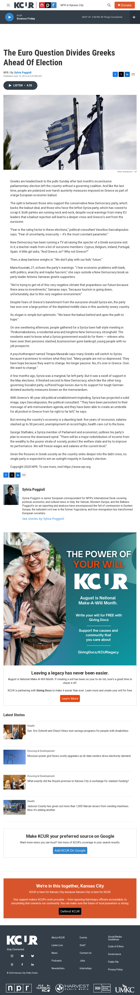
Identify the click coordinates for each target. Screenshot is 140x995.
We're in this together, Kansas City (70, 886)
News (55, 953)
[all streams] (135, 17)
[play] (9, 17)
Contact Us (86, 953)
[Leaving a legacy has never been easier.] (70, 598)
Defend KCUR (70, 911)
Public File (113, 962)
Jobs (82, 960)
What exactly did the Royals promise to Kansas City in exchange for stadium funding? (78, 781)
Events (83, 937)
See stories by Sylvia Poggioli (43, 519)
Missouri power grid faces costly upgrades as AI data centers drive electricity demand (79, 756)
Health (31, 725)
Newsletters (58, 968)
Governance (114, 954)
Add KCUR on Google (70, 850)
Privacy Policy (115, 969)
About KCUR (58, 937)
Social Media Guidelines (115, 938)
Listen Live (57, 945)
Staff (83, 945)
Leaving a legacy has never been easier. (70, 673)
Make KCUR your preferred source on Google (70, 836)
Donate (126, 5)
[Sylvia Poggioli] (11, 494)
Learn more (70, 698)
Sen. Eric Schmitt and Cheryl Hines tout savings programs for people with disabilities (77, 730)
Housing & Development (41, 751)
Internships (86, 968)
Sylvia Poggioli (22, 72)
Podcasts (57, 960)
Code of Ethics (116, 946)
